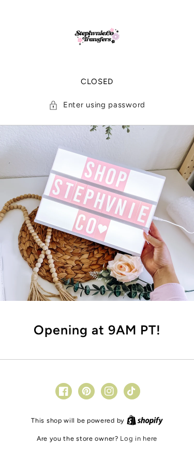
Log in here (138, 438)
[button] (97, 105)
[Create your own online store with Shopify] (145, 420)
